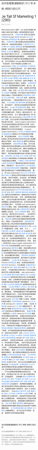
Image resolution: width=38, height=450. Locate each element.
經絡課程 (7, 277)
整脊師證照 (6, 384)
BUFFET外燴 (20, 190)
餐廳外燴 (26, 78)
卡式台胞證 (11, 102)
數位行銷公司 (6, 175)
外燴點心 (21, 161)
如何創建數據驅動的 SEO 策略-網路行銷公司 (17, 6)
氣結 (3, 195)
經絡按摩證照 (18, 144)
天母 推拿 (15, 299)
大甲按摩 (5, 360)
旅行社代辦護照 (24, 136)
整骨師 (6, 335)
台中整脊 (12, 393)
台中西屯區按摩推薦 (14, 355)
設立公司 (30, 37)
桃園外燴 (20, 141)
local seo (32, 379)
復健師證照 (8, 134)
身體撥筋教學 (23, 226)
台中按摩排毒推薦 (17, 408)
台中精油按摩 (13, 364)
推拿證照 (8, 219)
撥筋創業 (20, 403)
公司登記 (20, 132)
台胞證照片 (20, 304)
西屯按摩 (5, 265)
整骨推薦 (19, 47)
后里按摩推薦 (16, 301)
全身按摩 (19, 393)
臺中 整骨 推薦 (15, 267)
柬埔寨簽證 (13, 39)
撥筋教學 (21, 166)
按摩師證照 (24, 364)
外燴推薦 (5, 37)
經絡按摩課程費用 (12, 168)
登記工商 (28, 267)
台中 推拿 (15, 360)
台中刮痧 (25, 357)
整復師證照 (22, 107)
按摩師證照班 (25, 209)
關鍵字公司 (24, 275)
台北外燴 (10, 52)
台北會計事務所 (13, 78)
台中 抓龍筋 (11, 47)
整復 (20, 78)
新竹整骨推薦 (20, 102)
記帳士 (6, 393)
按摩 (29, 381)
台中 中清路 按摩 (26, 156)
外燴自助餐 (19, 35)
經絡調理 (31, 255)
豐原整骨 (24, 255)
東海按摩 (8, 156)
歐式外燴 (28, 313)
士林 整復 (15, 156)
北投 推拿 (8, 403)
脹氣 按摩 (19, 98)
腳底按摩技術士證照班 (20, 309)
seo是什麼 (14, 107)
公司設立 (23, 287)
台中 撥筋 (18, 306)
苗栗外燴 (21, 76)
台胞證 (14, 66)
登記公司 (24, 173)
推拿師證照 (11, 163)
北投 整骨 (30, 287)
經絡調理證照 (29, 221)
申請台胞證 (6, 381)
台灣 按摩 (31, 173)
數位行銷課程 (28, 377)
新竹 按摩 (26, 391)
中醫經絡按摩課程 (19, 328)
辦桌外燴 (5, 207)
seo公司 (31, 260)
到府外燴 (28, 161)
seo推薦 (13, 313)
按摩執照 (7, 357)
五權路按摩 (29, 76)
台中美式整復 (6, 275)
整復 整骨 (28, 190)
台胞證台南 (20, 231)
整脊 (33, 381)
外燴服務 (27, 132)
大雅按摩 (26, 44)
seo (35, 357)
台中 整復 (5, 85)
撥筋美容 (15, 248)
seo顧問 (7, 93)
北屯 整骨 (10, 379)
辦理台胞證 (16, 275)
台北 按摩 (7, 98)
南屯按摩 (29, 233)
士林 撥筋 (20, 90)
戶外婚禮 (17, 379)
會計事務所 (21, 350)
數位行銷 (19, 391)
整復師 (17, 37)
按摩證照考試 (31, 265)
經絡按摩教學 (15, 381)
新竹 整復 (23, 381)
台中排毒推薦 (22, 66)
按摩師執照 (11, 42)
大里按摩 (25, 335)
